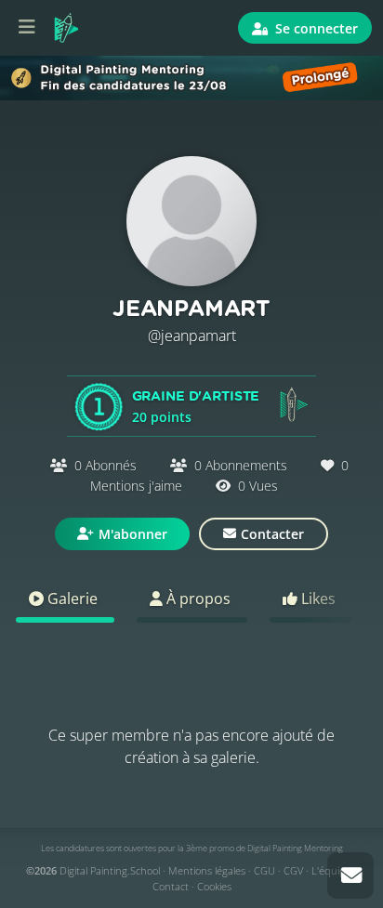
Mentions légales (206, 870)
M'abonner (133, 534)
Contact (170, 886)
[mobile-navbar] (27, 28)
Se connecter (314, 28)
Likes (316, 598)
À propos (197, 598)
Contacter (272, 534)
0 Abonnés (105, 465)
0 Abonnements (241, 465)
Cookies (214, 886)
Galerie (71, 598)
